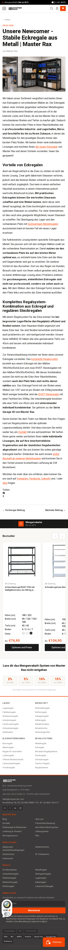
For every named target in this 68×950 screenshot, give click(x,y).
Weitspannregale (10, 716)
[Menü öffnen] (4, 9)
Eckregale (39, 747)
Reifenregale (41, 712)
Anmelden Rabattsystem (47, 827)
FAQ (37, 835)
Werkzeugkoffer (42, 732)
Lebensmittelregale (11, 763)
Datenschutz (8, 854)
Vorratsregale (9, 767)
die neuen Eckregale (46, 147)
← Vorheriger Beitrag (14, 510)
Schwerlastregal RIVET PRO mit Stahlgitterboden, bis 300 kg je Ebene (19, 588)
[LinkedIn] (20, 808)
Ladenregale (8, 755)
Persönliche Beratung (45, 823)
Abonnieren (34, 910)
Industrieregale (9, 720)
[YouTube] (15, 808)
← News (6, 19)
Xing (5, 483)
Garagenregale (42, 716)
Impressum (8, 858)
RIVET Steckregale (48, 394)
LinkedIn (45, 479)
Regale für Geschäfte (12, 751)
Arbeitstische (41, 728)
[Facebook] (5, 808)
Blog (5, 819)
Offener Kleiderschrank (13, 759)
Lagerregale (8, 708)
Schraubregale (41, 759)
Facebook (34, 479)
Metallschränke (42, 724)
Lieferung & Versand (12, 831)
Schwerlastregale (10, 728)
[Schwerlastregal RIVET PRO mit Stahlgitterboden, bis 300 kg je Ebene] (22, 561)
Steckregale (40, 755)
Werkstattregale (42, 708)
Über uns (39, 819)
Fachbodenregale (11, 724)
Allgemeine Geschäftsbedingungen (13, 848)
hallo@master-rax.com (13, 799)
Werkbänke (8, 732)
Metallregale (40, 743)
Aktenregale (8, 747)
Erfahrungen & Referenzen (14, 827)
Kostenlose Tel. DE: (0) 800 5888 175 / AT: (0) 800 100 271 (31, 802)
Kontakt (22, 432)
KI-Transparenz (42, 854)
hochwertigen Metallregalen (43, 224)
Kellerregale (40, 720)
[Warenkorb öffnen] (63, 8)
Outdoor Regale (42, 763)
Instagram (22, 479)
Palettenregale (9, 712)
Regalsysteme (41, 767)
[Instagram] (10, 808)
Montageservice (10, 835)
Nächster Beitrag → (55, 510)
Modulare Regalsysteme (46, 751)
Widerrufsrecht (42, 847)
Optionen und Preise (22, 647)
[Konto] (57, 8)
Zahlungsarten (42, 831)
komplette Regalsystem (44, 359)
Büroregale (7, 743)
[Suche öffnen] (51, 8)
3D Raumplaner (10, 869)
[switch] (7, 914)
